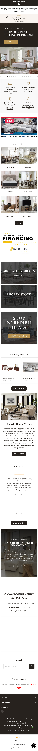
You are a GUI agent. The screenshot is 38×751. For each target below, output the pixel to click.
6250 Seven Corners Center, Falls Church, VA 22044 (28, 107)
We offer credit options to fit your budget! (28, 90)
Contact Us (21, 719)
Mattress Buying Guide (17, 723)
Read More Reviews (19, 523)
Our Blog (19, 728)
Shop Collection (19, 454)
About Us (13, 719)
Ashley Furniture (7, 380)
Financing (29, 719)
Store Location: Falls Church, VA (16, 721)
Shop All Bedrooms (19, 388)
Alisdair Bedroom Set (9, 378)
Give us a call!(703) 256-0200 (9, 108)
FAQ (28, 721)
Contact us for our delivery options (10, 92)
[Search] (31, 666)
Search (6, 719)
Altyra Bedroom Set (29, 378)
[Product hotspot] (24, 406)
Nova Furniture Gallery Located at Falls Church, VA (17, 725)
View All (19, 223)
